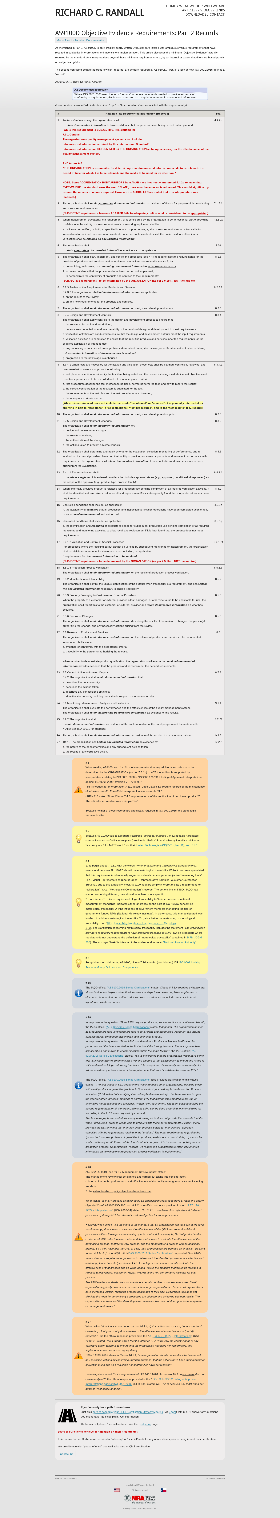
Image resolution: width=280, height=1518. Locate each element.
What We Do (190, 6)
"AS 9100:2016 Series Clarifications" (128, 987)
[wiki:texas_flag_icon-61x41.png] (163, 1490)
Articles (189, 10)
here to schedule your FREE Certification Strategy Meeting (128, 1411)
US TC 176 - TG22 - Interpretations (170, 1335)
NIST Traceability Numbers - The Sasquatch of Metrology (141, 923)
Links (220, 10)
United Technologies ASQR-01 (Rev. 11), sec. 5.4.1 (167, 845)
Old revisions (218, 1478)
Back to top (61, 1478)
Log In (208, 1478)
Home (171, 6)
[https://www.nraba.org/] (140, 1499)
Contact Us (66, 1453)
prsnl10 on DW (132, 1485)
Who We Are (214, 6)
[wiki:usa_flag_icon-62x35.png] (117, 1490)
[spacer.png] (123, 1490)
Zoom (172, 1411)
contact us (145, 1424)
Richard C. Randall (99, 12)
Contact (217, 14)
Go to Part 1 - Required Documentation (81, 40)
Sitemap (71, 1478)
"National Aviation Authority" (179, 942)
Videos (206, 10)
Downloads (195, 14)
